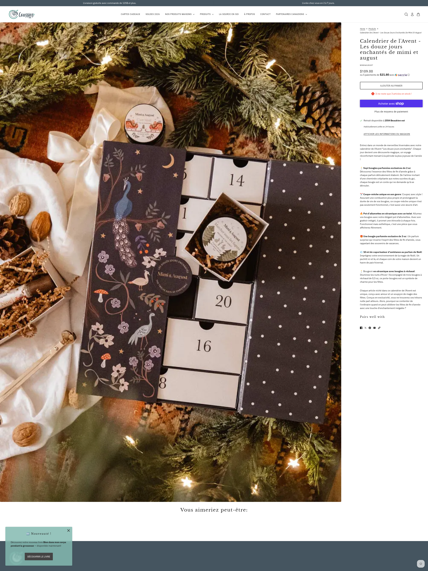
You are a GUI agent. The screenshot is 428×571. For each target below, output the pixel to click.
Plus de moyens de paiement (391, 111)
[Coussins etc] (21, 14)
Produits (372, 29)
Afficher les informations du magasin (387, 134)
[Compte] (412, 14)
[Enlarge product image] (170, 262)
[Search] (406, 14)
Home (362, 29)
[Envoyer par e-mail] (374, 328)
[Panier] (418, 14)
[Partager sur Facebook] (361, 328)
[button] (391, 74)
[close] (68, 530)
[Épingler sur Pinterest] (370, 328)
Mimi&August (366, 65)
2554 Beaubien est (395, 120)
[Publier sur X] (365, 327)
